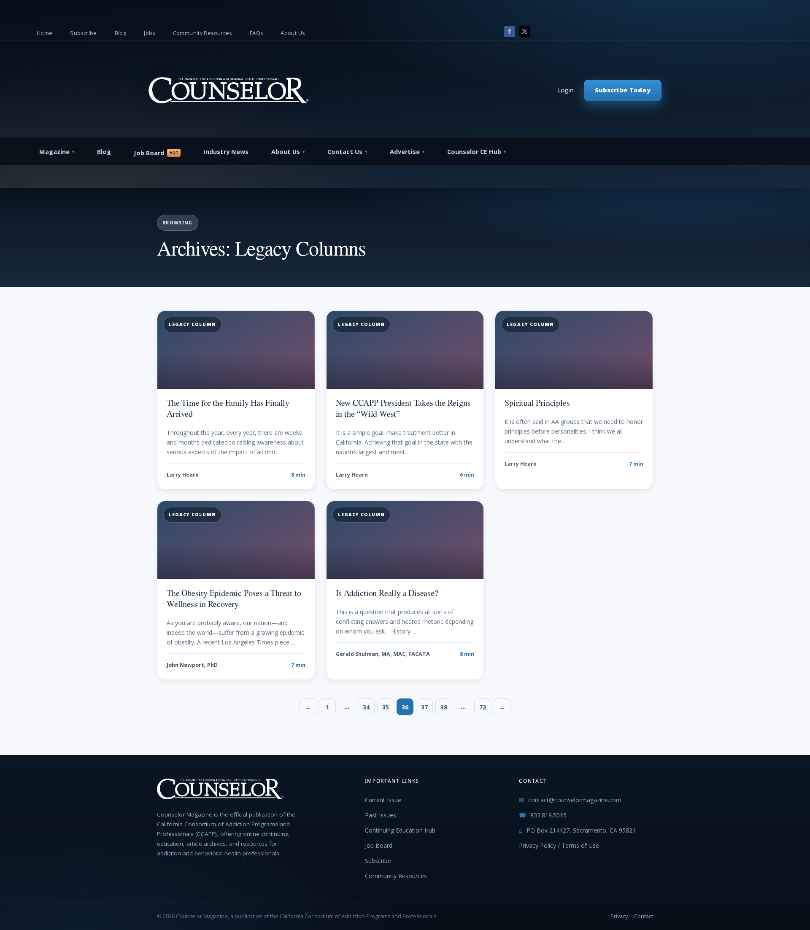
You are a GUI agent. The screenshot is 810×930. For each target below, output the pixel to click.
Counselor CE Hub (474, 152)
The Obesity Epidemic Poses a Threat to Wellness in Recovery (234, 598)
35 (385, 707)
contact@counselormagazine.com (574, 800)
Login (565, 90)
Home (45, 33)
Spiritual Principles (537, 402)
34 (366, 707)
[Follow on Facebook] (509, 31)
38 (443, 707)
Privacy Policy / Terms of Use (559, 845)
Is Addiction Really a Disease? (387, 592)
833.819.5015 (548, 815)
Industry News (225, 152)
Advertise (405, 152)
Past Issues (380, 815)
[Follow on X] (524, 31)
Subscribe (83, 33)
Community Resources (202, 33)
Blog (121, 33)
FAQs (256, 33)
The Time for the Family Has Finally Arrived (228, 408)
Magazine (54, 152)
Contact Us (344, 152)
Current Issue (383, 800)
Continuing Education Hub (400, 830)
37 (424, 707)
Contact (643, 916)
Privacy (619, 916)
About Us (293, 33)
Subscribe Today (623, 90)
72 (482, 707)
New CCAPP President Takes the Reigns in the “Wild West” (403, 408)
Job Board (149, 153)
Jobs (149, 33)
